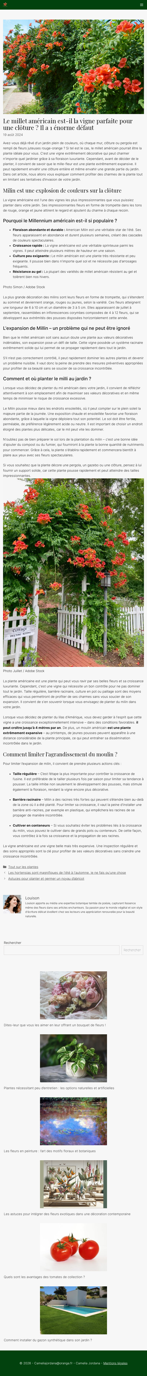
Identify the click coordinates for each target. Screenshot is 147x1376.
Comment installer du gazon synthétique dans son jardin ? (48, 1340)
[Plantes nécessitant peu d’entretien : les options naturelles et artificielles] (73, 1080)
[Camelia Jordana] (5, 5)
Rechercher (12, 943)
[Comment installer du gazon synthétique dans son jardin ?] (73, 1331)
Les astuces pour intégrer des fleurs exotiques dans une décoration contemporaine (67, 1214)
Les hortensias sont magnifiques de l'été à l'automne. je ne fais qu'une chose (67, 873)
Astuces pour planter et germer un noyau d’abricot (46, 879)
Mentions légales (115, 1363)
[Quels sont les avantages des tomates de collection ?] (73, 1268)
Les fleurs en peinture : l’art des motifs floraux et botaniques (50, 1151)
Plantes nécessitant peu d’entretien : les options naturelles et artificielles (59, 1088)
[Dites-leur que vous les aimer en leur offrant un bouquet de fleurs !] (73, 1016)
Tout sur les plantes (23, 867)
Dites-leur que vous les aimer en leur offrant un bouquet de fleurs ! (55, 1025)
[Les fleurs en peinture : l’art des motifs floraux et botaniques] (73, 1142)
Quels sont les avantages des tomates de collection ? (44, 1277)
